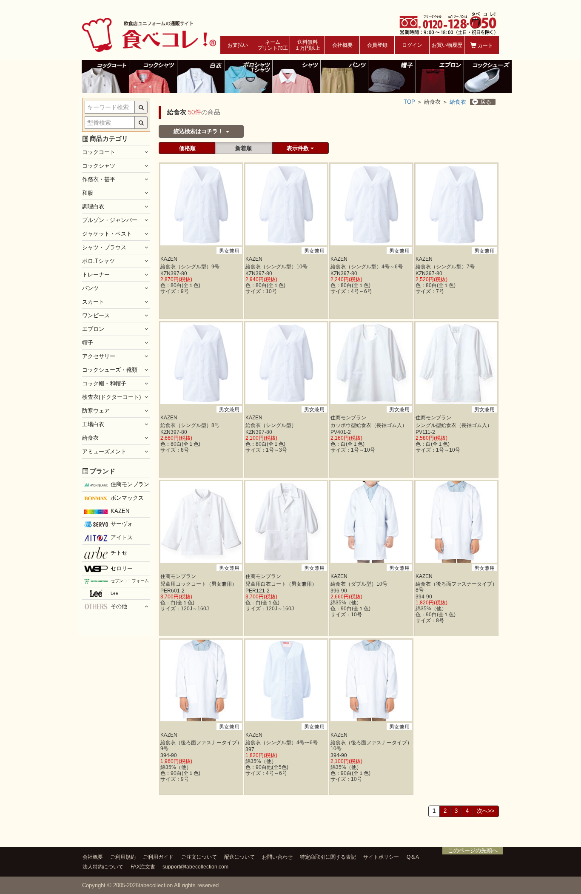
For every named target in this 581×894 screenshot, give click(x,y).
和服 (87, 193)
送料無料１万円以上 (307, 45)
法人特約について (103, 866)
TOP (409, 102)
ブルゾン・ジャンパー (109, 220)
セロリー (122, 568)
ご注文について (199, 857)
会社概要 (342, 45)
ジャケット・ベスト (107, 234)
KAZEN (120, 511)
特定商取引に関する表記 (328, 857)
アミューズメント (104, 451)
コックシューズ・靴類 (109, 370)
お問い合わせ (277, 857)
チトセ (119, 552)
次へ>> (486, 811)
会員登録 (377, 45)
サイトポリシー (381, 857)
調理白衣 (93, 206)
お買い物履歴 (447, 45)
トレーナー (96, 274)
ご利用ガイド (158, 857)
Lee (114, 593)
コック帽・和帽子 (104, 383)
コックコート (98, 152)
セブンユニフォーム (130, 580)
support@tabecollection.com (195, 866)
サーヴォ (122, 524)
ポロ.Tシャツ (98, 261)
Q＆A (413, 857)
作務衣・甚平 (98, 179)
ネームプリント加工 (272, 45)
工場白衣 (93, 424)
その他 (119, 606)
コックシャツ (98, 165)
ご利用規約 (123, 857)
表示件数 (298, 148)
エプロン (93, 329)
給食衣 (458, 102)
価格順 (187, 148)
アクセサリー (98, 356)
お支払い (238, 45)
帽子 (87, 342)
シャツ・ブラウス (104, 247)
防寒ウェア (96, 410)
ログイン (412, 45)
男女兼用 (229, 250)
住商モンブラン (130, 484)
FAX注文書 (143, 866)
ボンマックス (127, 498)
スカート (93, 302)
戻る (485, 102)
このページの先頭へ (473, 850)
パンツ (90, 288)
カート (484, 45)
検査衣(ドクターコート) (111, 397)
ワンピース (96, 315)
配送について (239, 857)
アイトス (122, 537)
